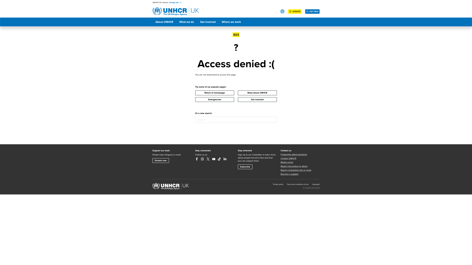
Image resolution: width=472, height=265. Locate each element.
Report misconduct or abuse (294, 166)
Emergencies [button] (214, 99)
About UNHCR (164, 22)
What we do (186, 22)
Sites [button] (282, 11)
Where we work (231, 22)
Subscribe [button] (245, 166)
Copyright (316, 184)
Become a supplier (290, 174)
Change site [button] (174, 2)
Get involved (208, 22)
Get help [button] (314, 11)
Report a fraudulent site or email (296, 170)
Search (274, 120)
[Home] (169, 11)
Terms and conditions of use (298, 184)
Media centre (287, 162)
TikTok (219, 159)
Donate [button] (296, 11)
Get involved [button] (257, 99)
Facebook (196, 159)
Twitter (208, 159)
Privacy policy (278, 184)
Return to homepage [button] (214, 92)
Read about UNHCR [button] (257, 92)
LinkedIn (225, 159)
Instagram (202, 159)
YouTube (213, 159)
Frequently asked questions (294, 154)
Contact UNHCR (288, 158)
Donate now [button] (161, 160)
